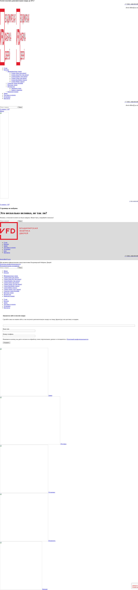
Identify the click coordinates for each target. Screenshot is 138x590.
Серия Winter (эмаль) (18, 81)
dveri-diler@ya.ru (5, 259)
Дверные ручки (16, 88)
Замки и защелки (16, 90)
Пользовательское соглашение (9, 266)
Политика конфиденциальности (10, 264)
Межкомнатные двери (15, 71)
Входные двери (12, 85)
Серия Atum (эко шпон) (18, 73)
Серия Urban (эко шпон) (19, 78)
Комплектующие (13, 92)
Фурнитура (11, 86)
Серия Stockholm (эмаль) (19, 80)
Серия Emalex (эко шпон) (19, 76)
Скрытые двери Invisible (15, 83)
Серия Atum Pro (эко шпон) (20, 75)
